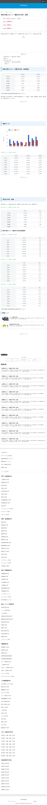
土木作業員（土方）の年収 (7, 684)
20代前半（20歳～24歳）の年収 (8, 735)
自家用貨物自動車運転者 (6, 658)
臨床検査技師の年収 (5, 545)
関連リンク (7, 63)
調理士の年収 (4, 627)
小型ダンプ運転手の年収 (6, 670)
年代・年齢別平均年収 (6, 464)
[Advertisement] (23, 45)
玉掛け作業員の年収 (5, 701)
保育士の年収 (4, 557)
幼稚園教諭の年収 (5, 573)
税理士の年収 (4, 497)
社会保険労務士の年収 (6, 500)
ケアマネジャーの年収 (6, 560)
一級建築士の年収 (5, 479)
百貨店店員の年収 (5, 607)
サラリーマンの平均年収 (6, 455)
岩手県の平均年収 (5, 766)
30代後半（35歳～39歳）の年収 (8, 744)
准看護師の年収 (4, 536)
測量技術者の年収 (5, 482)
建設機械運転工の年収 (6, 698)
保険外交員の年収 (5, 622)
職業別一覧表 (4, 467)
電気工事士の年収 (5, 686)
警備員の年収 (4, 636)
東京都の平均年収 (5, 772)
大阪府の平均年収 (5, 778)
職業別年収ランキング (6, 461)
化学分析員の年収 (5, 491)
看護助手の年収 (4, 539)
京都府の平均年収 (5, 775)
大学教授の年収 (4, 579)
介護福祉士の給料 (5, 566)
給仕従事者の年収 (5, 633)
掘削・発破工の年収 (5, 704)
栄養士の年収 (4, 554)
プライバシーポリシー (12, 801)
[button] (45, 471)
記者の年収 (3, 505)
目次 (22, 54)
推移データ (6, 58)
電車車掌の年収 (4, 650)
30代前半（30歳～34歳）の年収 (8, 741)
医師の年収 (3, 522)
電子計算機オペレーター (6, 599)
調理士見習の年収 (5, 630)
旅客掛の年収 (4, 653)
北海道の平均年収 (5, 763)
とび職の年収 (4, 710)
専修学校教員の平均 (5, 588)
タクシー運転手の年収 (6, 661)
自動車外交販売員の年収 (6, 616)
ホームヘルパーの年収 (6, 563)
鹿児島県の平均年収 (5, 786)
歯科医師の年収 (4, 525)
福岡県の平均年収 (5, 783)
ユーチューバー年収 (5, 639)
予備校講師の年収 (5, 591)
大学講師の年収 (4, 585)
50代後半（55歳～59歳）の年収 (8, 755)
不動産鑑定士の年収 (5, 502)
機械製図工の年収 (5, 689)
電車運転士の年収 (5, 647)
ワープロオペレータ (5, 594)
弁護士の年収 (4, 494)
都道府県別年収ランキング (7, 458)
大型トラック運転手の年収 (7, 667)
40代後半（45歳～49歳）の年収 (8, 749)
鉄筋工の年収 (4, 713)
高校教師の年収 (4, 576)
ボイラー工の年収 (5, 692)
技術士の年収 (4, 488)
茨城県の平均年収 (5, 769)
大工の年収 (3, 724)
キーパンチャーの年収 (6, 596)
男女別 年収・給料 (7, 60)
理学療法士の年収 (5, 548)
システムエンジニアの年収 (7, 508)
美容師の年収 (4, 625)
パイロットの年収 (5, 673)
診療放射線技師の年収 (6, 542)
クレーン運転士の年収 (6, 695)
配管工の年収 (4, 721)
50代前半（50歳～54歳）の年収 (8, 752)
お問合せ (35, 801)
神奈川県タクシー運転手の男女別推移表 (13, 61)
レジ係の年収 (4, 613)
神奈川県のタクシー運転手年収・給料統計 (12, 56)
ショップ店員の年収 (5, 610)
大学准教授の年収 (5, 582)
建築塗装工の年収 (5, 727)
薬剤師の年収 (4, 530)
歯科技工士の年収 (5, 551)
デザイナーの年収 (5, 514)
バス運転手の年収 (5, 664)
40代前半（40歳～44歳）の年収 (8, 747)
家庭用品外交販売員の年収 (7, 619)
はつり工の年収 (4, 716)
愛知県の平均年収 (5, 780)
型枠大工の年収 (4, 707)
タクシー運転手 (4, 354)
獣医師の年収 (4, 528)
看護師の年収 (4, 533)
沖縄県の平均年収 (5, 789)
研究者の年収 (4, 485)
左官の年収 (3, 719)
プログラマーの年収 (5, 511)
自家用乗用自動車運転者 (6, 655)
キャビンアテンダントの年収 (7, 676)
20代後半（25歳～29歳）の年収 (8, 738)
